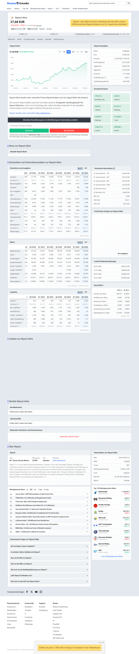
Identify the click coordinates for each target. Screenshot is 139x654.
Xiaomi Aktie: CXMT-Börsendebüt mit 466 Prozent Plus (34, 494)
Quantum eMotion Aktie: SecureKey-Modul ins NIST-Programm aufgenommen (42, 517)
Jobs (9, 624)
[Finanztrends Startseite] (18, 4)
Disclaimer (11, 613)
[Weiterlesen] (87, 494)
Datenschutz (12, 617)
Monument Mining (105, 498)
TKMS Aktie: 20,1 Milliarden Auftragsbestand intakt (33, 498)
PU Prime (56, 627)
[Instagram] (41, 592)
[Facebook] (27, 592)
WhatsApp (29, 624)
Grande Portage (104, 505)
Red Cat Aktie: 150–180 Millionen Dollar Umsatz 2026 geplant (37, 524)
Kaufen (30, 130)
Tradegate (38, 25)
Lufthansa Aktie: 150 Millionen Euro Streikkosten (32, 520)
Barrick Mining (103, 544)
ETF (57, 8)
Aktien (17, 8)
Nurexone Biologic (105, 537)
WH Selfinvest (58, 638)
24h (35, 490)
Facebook (28, 617)
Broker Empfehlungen (80, 8)
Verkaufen (70, 130)
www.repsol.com (59, 460)
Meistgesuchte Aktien (38, 8)
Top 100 (25, 8)
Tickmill (56, 631)
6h (27, 490)
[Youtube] (36, 592)
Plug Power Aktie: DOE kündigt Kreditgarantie (31, 501)
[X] (32, 592)
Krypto (50, 8)
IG (54, 620)
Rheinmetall (102, 492)
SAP (100, 550)
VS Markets (57, 634)
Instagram (29, 620)
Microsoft (102, 518)
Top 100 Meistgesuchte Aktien (112, 556)
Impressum (11, 607)
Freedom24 (57, 617)
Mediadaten (11, 610)
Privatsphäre (12, 620)
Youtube (28, 610)
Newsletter (11, 627)
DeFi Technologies (105, 524)
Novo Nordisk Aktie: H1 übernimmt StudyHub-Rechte (34, 509)
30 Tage (46, 490)
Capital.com (57, 613)
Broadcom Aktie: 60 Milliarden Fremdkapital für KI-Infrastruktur (37, 513)
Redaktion (29, 607)
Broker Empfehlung (60, 607)
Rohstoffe (65, 8)
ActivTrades (57, 610)
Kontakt (42, 607)
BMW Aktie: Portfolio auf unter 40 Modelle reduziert (33, 528)
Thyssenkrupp (103, 531)
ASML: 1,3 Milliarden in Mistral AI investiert (30, 532)
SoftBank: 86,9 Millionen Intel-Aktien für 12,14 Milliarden (35, 505)
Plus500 (56, 624)
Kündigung (43, 610)
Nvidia (100, 511)
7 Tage (40, 490)
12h (31, 490)
